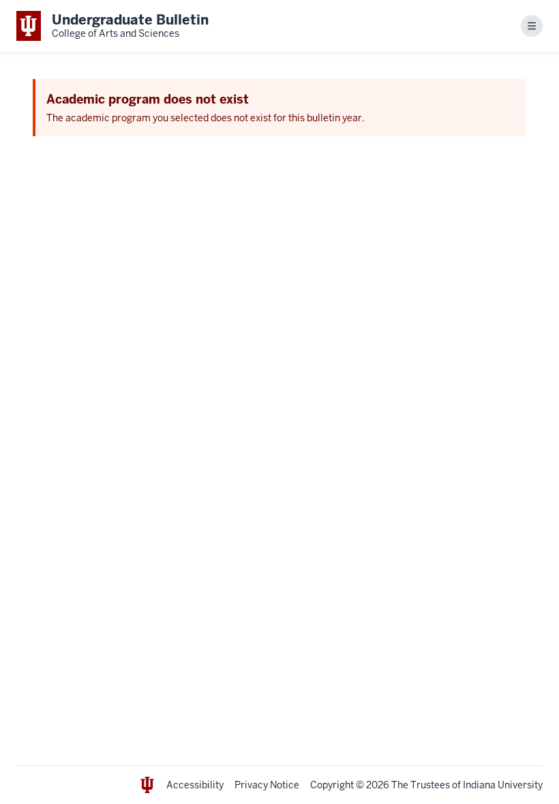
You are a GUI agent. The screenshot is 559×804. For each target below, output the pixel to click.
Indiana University (503, 785)
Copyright (332, 785)
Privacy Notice (267, 785)
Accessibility (195, 785)
